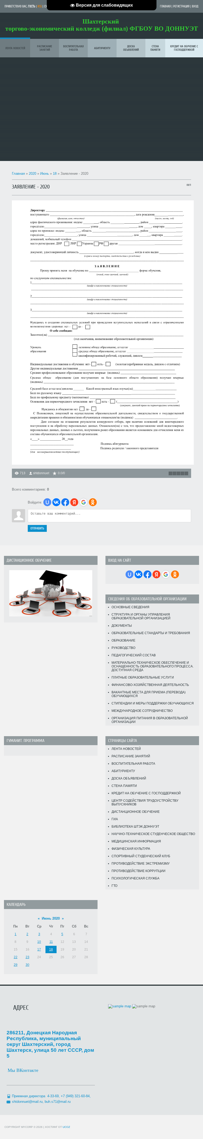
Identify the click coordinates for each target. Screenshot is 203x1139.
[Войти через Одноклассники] (93, 502)
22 (15, 957)
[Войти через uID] (47, 502)
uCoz (66, 1127)
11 (51, 942)
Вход (195, 6)
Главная (165, 6)
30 (27, 965)
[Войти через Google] (83, 502)
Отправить (37, 528)
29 (15, 965)
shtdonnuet (41, 473)
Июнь (44, 174)
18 (55, 174)
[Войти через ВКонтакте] (56, 502)
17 (39, 949)
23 (27, 957)
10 (39, 942)
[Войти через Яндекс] (74, 502)
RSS (40, 6)
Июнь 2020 (51, 918)
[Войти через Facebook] (65, 502)
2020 (32, 174)
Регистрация (181, 6)
